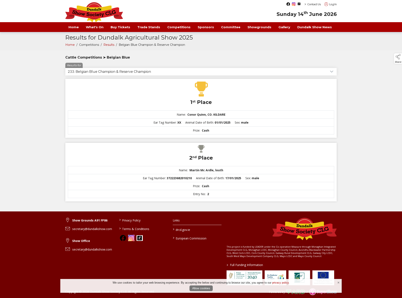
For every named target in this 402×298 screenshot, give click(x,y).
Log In (333, 4)
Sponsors (206, 27)
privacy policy (280, 282)
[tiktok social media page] (299, 3)
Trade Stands (148, 27)
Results (108, 45)
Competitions (179, 27)
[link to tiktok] (140, 238)
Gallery (284, 27)
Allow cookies (201, 288)
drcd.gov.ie (181, 229)
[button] (398, 58)
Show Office (81, 241)
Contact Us (314, 4)
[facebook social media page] (288, 4)
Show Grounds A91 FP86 (89, 220)
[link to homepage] (94, 12)
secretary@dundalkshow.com (92, 229)
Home (73, 27)
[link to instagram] (131, 238)
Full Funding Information (245, 265)
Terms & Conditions (134, 228)
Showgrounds (259, 27)
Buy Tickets (120, 27)
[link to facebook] (123, 238)
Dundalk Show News (314, 27)
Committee (230, 27)
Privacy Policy (129, 220)
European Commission (189, 238)
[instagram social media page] (293, 4)
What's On (94, 27)
